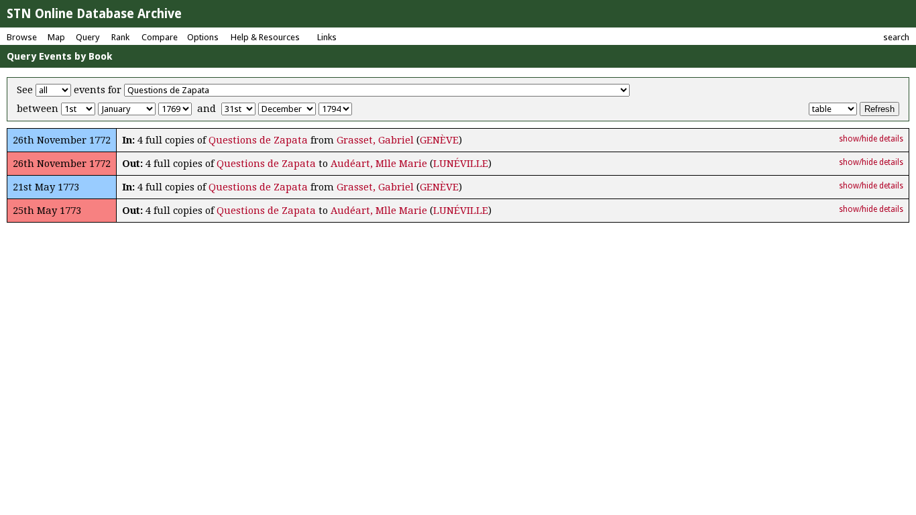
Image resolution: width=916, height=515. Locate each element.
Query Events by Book (60, 56)
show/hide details (871, 139)
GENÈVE (439, 140)
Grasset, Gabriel (375, 140)
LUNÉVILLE (460, 164)
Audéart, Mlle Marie (379, 164)
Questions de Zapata (258, 140)
